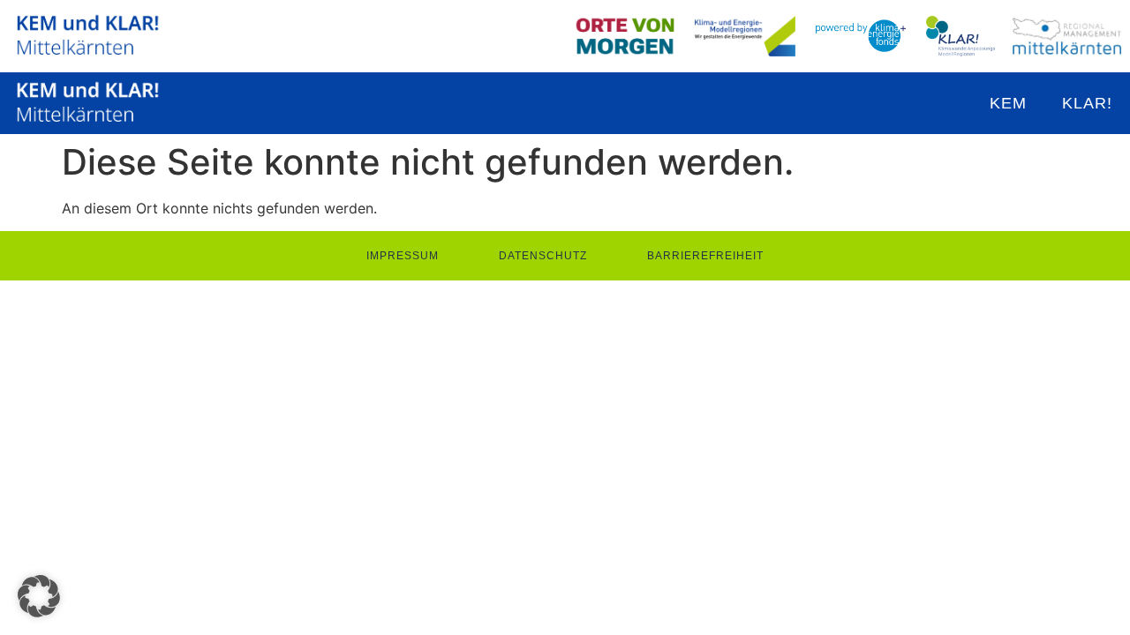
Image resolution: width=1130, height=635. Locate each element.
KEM (1008, 103)
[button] (39, 596)
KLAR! (1087, 103)
